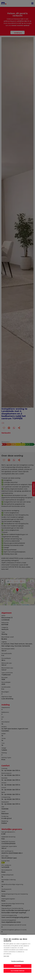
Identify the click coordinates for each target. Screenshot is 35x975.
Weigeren (17, 966)
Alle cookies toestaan (17, 970)
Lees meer (6, 956)
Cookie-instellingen (17, 961)
